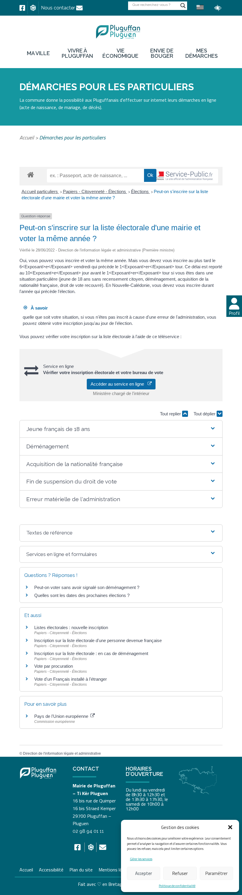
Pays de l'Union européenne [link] (61, 716)
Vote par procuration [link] (53, 666)
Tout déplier (205, 413)
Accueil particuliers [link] (40, 191)
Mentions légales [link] (116, 869)
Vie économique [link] (120, 53)
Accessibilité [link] (51, 869)
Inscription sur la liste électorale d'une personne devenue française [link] (98, 640)
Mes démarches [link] (201, 53)
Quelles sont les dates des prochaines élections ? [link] (82, 595)
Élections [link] (140, 191)
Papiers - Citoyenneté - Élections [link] (95, 191)
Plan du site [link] (81, 869)
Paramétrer (216, 873)
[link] (22, 8)
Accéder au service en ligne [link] (119, 383)
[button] (230, 827)
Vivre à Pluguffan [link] (77, 53)
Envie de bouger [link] (162, 53)
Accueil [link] (26, 138)
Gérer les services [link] (141, 859)
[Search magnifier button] (183, 5)
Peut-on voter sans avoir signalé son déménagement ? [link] (86, 587)
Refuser (180, 873)
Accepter (143, 873)
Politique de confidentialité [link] (177, 886)
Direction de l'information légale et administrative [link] (62, 753)
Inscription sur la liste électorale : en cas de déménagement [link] (91, 653)
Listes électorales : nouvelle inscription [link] (71, 627)
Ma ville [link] (38, 53)
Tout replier (171, 413)
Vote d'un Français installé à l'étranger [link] (70, 679)
